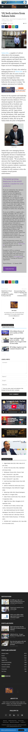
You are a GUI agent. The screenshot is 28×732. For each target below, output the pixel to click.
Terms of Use (5, 722)
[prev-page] (2, 354)
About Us (5, 720)
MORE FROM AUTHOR (8, 327)
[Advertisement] (14, 543)
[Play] (3, 412)
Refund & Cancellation (14, 722)
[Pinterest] (9, 26)
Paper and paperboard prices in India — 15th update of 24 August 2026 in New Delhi (18, 340)
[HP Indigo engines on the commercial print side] (5, 348)
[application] (14, 407)
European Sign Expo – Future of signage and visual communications (20, 293)
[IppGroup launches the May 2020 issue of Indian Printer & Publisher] (5, 628)
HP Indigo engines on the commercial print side (18, 348)
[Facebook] (2, 26)
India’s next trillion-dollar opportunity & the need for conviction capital (17, 616)
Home (2, 10)
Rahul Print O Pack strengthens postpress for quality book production (7, 293)
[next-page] (5, 354)
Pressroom (8, 10)
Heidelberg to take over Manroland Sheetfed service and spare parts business (17, 601)
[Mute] (22, 412)
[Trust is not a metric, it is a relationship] (5, 609)
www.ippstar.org (18, 256)
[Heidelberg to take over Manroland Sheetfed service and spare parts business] (5, 601)
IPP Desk (4, 23)
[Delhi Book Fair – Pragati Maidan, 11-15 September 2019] (5, 636)
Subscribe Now (10, 269)
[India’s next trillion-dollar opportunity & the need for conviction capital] (5, 616)
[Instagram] (10, 715)
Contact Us (23, 722)
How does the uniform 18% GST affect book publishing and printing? (18, 643)
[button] (2, 7)
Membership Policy (13, 720)
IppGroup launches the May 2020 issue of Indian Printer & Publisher (18, 628)
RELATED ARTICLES (7, 325)
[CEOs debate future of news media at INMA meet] (5, 332)
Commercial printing (16, 10)
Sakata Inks (5, 53)
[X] (6, 26)
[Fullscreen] (24, 412)
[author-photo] (14, 308)
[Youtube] (22, 715)
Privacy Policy (21, 720)
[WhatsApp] (13, 26)
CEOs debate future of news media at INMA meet (17, 332)
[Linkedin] (16, 26)
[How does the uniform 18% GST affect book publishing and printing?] (5, 643)
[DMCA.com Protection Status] (6, 676)
